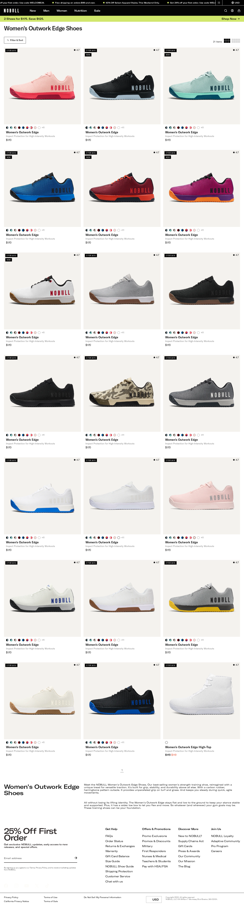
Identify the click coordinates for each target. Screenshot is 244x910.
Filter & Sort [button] (16, 40)
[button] (219, 3)
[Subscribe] (75, 858)
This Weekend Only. (135, 2)
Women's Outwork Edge (22, 132)
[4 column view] (236, 40)
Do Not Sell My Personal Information (102, 897)
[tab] (7, 127)
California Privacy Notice (16, 901)
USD (157, 900)
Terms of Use (50, 897)
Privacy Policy (11, 897)
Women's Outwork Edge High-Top (188, 746)
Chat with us (114, 881)
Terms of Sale (51, 901)
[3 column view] (227, 40)
